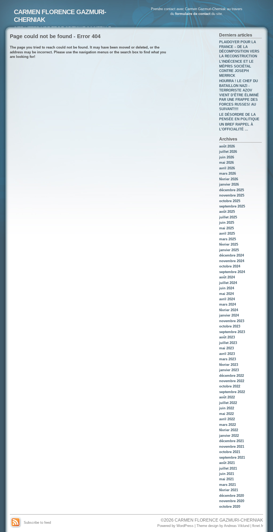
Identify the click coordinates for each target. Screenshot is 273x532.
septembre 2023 (232, 332)
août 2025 (227, 212)
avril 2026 (227, 168)
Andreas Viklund (236, 526)
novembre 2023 (231, 321)
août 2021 (227, 463)
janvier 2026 (229, 184)
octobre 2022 (229, 386)
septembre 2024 (232, 272)
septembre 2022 (232, 392)
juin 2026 (226, 157)
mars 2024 (227, 304)
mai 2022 (226, 414)
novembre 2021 (231, 447)
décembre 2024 (231, 255)
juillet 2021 (228, 468)
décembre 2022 (231, 376)
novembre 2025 (231, 195)
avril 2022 (227, 419)
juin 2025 (226, 223)
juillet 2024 (228, 283)
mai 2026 (226, 163)
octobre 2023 (229, 326)
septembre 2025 (232, 206)
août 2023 (227, 337)
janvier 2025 (229, 250)
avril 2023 (227, 354)
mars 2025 (227, 239)
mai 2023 (226, 348)
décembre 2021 (231, 441)
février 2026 (228, 179)
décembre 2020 (231, 496)
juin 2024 (226, 288)
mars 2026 (227, 173)
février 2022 (228, 430)
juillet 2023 (228, 343)
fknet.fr (257, 526)
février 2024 (228, 310)
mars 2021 (227, 485)
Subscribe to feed (37, 523)
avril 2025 (227, 233)
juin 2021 (226, 474)
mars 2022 (227, 425)
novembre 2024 (231, 261)
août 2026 (227, 146)
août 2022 (227, 397)
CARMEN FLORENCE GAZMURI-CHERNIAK (219, 520)
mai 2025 (226, 228)
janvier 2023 (229, 370)
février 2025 (228, 244)
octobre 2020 (229, 507)
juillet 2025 (228, 217)
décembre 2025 (231, 190)
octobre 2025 (229, 201)
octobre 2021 (229, 452)
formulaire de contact (192, 14)
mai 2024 (226, 294)
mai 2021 (226, 479)
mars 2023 (227, 359)
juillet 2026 (228, 152)
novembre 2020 (231, 501)
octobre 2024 (229, 266)
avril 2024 (227, 299)
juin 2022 (226, 408)
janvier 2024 (229, 315)
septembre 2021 (232, 457)
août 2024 (227, 277)
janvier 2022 (229, 436)
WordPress (185, 526)
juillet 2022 (228, 403)
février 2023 (228, 365)
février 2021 (228, 490)
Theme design (207, 526)
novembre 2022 (231, 381)
